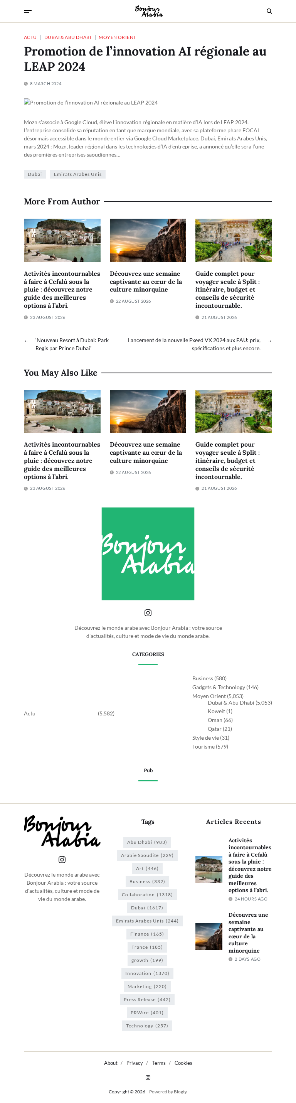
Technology (147, 1026)
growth (147, 960)
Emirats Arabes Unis (78, 174)
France (147, 947)
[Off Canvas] (28, 11)
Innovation (147, 973)
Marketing (147, 986)
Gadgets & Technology (218, 687)
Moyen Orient (117, 37)
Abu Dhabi (147, 842)
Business (202, 678)
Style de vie (205, 737)
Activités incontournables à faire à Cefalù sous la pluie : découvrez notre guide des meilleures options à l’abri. (62, 289)
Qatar (215, 728)
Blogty (180, 1092)
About (111, 1063)
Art (147, 868)
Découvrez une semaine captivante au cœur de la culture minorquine (146, 281)
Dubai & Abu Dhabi (67, 37)
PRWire (147, 1012)
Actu (30, 37)
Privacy (134, 1063)
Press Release (147, 999)
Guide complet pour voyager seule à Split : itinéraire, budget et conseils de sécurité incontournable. (227, 289)
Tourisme (203, 746)
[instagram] (148, 1077)
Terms (159, 1063)
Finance (147, 934)
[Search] (269, 11)
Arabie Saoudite (147, 855)
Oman (215, 720)
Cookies (183, 1063)
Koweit (216, 711)
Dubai (35, 174)
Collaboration (147, 894)
